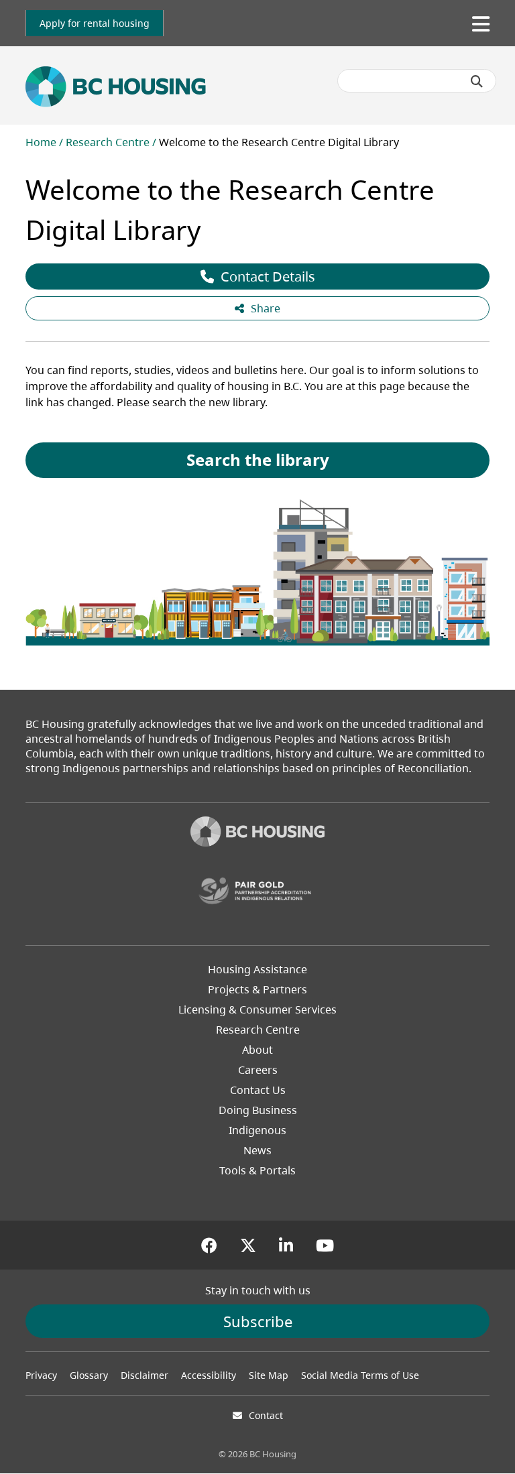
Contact (266, 1415)
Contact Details (268, 276)
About (257, 1049)
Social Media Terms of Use (360, 1375)
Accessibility (208, 1375)
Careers (258, 1069)
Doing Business (258, 1110)
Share (265, 308)
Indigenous (257, 1130)
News (257, 1150)
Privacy (41, 1375)
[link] (94, 23)
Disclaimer (144, 1375)
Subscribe (257, 1321)
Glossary (89, 1375)
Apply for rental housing (95, 23)
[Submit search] (476, 81)
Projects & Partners (257, 989)
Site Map (268, 1375)
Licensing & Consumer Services (257, 1009)
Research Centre (108, 142)
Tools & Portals (257, 1170)
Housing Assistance (257, 969)
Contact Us (258, 1090)
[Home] (257, 833)
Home (40, 142)
